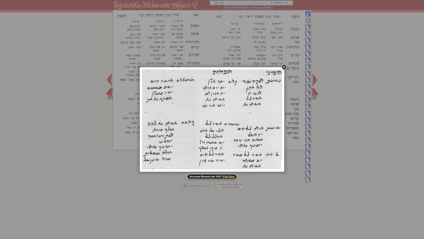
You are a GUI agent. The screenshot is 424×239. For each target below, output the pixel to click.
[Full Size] (229, 176)
